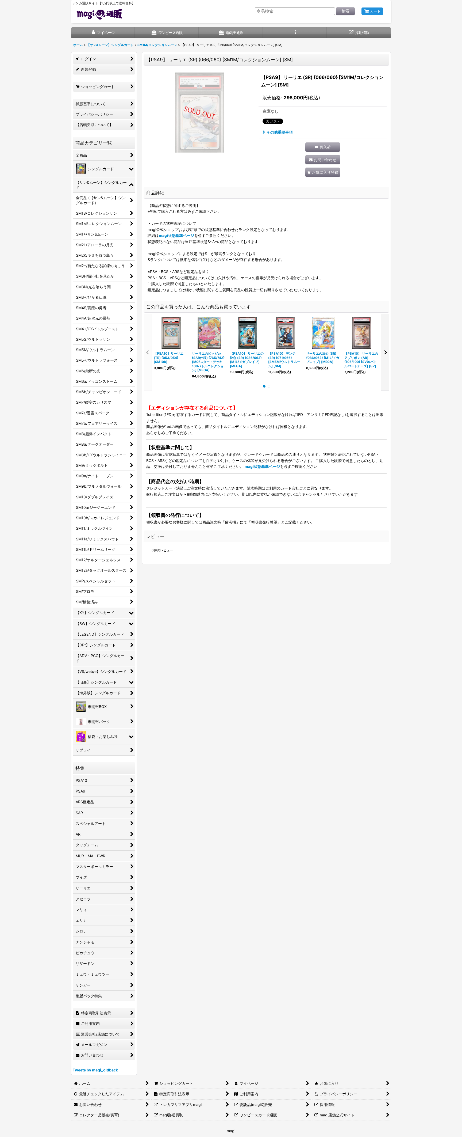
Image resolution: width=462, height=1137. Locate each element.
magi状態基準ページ (176, 235)
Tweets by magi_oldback (95, 1070)
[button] (295, 32)
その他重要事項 (280, 132)
